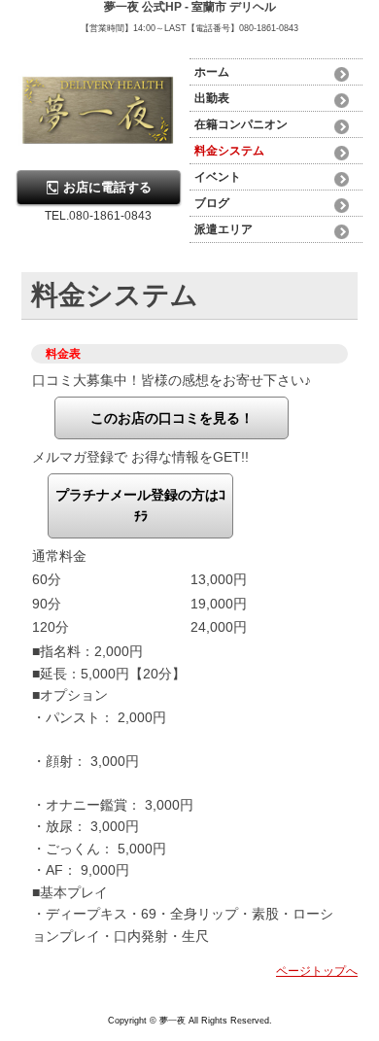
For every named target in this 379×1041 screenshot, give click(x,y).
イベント (217, 177)
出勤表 (211, 98)
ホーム (211, 72)
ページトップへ (317, 971)
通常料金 (59, 556)
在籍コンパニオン (241, 124)
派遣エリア (223, 229)
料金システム (229, 150)
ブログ (211, 203)
